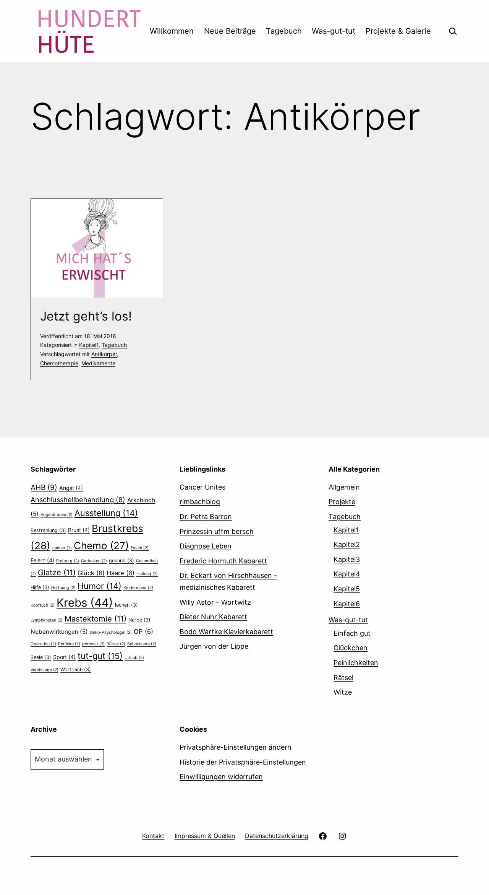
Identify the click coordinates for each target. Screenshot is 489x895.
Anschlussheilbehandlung (78, 499)
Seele (41, 657)
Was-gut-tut (333, 31)
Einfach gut (352, 633)
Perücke (69, 643)
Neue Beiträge (230, 31)
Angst (71, 488)
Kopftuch (43, 605)
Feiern (42, 560)
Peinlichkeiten (356, 663)
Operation (43, 643)
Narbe (139, 620)
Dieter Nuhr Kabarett (213, 617)
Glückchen (351, 648)
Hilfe (40, 587)
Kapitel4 (347, 574)
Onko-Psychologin (111, 632)
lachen (126, 605)
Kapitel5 (347, 589)
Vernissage (44, 669)
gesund (121, 560)
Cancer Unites (202, 487)
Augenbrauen (56, 514)
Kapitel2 (347, 544)
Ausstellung (106, 513)
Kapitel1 (89, 345)
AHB (44, 487)
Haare (120, 573)
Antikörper (104, 354)
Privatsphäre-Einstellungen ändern (235, 747)
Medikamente (98, 363)
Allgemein (344, 487)
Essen (140, 547)
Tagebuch (284, 31)
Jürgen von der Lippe (214, 646)
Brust (79, 530)
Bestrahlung (48, 530)
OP (143, 631)
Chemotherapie (59, 363)
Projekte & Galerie (398, 31)
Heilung (147, 573)
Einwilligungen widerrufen (221, 777)
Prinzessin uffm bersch (217, 531)
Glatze (57, 572)
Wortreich (75, 669)
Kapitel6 (347, 604)
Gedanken (94, 560)
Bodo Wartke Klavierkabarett (226, 632)
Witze (343, 692)
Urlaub (134, 657)
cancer (62, 547)
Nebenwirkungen (59, 631)
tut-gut (100, 656)
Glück (91, 573)
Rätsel (116, 643)
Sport (64, 657)
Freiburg (67, 560)
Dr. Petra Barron (206, 517)
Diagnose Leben (206, 546)
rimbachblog (200, 502)
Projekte (342, 502)
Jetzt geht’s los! (86, 316)
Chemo (101, 546)
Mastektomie (95, 618)
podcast (93, 643)
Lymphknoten (47, 620)
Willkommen (172, 31)
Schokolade (141, 643)
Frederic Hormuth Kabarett (223, 561)
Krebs (85, 602)
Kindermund (138, 587)
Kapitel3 (347, 559)
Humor (99, 586)
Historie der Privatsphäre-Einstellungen (243, 762)
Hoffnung (63, 587)
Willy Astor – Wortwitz (215, 602)
